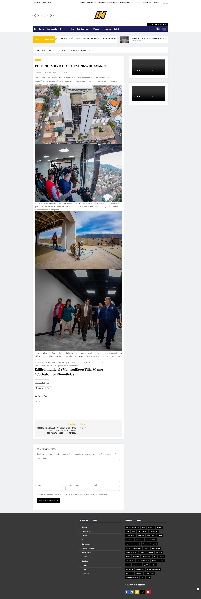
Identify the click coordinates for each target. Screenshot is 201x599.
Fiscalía (142, 552)
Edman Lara (150, 535)
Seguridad (85, 574)
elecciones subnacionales (133, 548)
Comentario (42, 458)
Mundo (62, 29)
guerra (128, 556)
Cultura (84, 536)
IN (35, 29)
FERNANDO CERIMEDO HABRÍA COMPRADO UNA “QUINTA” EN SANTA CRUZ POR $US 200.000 (146, 38)
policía (146, 565)
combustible (153, 531)
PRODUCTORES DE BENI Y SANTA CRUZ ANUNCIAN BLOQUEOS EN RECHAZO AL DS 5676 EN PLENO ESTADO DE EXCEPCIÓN (119, 2)
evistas (147, 548)
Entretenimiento (83, 29)
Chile (127, 531)
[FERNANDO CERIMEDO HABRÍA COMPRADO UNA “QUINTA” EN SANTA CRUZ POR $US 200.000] (104, 39)
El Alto (160, 535)
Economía (107, 29)
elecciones (139, 540)
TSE (142, 577)
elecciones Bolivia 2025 (133, 544)
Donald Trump (130, 535)
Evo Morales (156, 548)
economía (141, 535)
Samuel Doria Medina (153, 569)
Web (95, 485)
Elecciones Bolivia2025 (150, 544)
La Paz (162, 556)
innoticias (136, 556)
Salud (84, 570)
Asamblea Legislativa (132, 527)
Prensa (38, 72)
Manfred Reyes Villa (158, 561)
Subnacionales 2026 (132, 577)
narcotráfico (137, 565)
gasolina (150, 552)
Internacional (86, 553)
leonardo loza (130, 561)
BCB (143, 527)
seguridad (139, 573)
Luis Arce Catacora (143, 561)
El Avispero (96, 29)
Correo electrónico (73, 485)
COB (133, 531)
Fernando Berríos (131, 552)
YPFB (148, 577)
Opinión (117, 29)
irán (155, 556)
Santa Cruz (129, 573)
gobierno (159, 552)
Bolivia (41, 29)
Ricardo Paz (129, 569)
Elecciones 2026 (150, 540)
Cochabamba (52, 29)
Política (71, 29)
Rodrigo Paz (140, 569)
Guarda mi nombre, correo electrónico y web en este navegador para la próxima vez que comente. (74, 494)
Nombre (41, 485)
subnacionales (149, 573)
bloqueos (151, 527)
